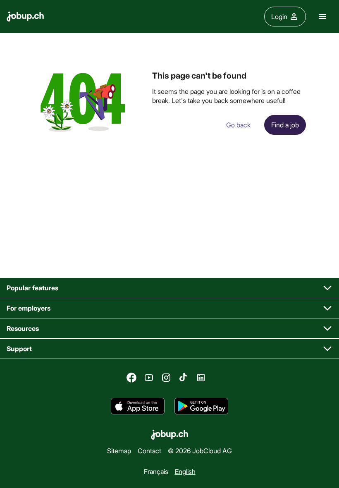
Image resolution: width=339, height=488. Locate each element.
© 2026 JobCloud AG (200, 451)
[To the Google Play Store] (201, 406)
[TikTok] (183, 377)
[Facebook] (131, 377)
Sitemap (119, 451)
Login (279, 16)
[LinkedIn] (201, 377)
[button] (169, 288)
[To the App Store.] (138, 406)
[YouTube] (148, 377)
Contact (149, 451)
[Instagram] (166, 377)
